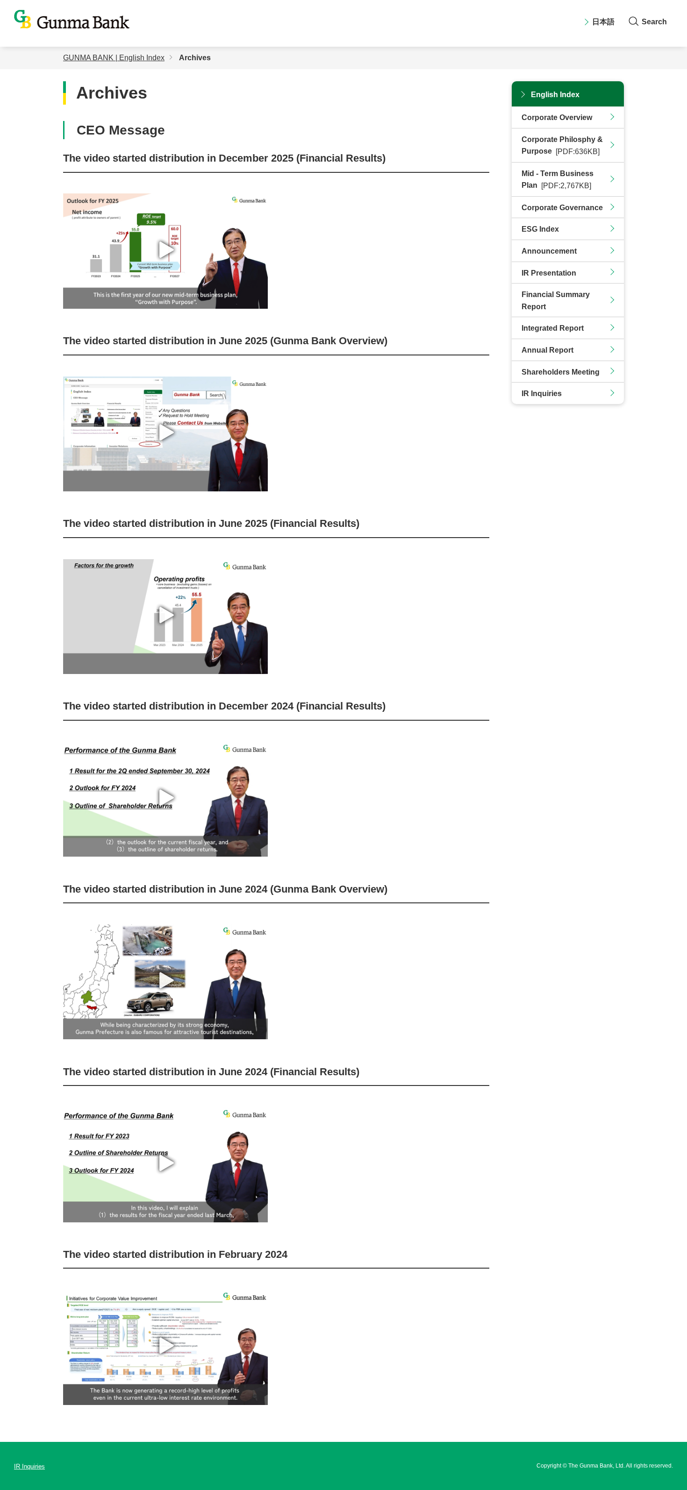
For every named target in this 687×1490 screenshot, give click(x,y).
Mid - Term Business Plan (558, 180)
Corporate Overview (557, 117)
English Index (555, 95)
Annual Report (547, 350)
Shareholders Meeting (561, 372)
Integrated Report (553, 328)
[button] (165, 249)
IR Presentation (549, 273)
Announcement (549, 251)
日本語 (603, 22)
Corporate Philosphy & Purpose (562, 145)
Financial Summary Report (556, 301)
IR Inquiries (542, 393)
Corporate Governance (562, 208)
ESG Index (540, 229)
